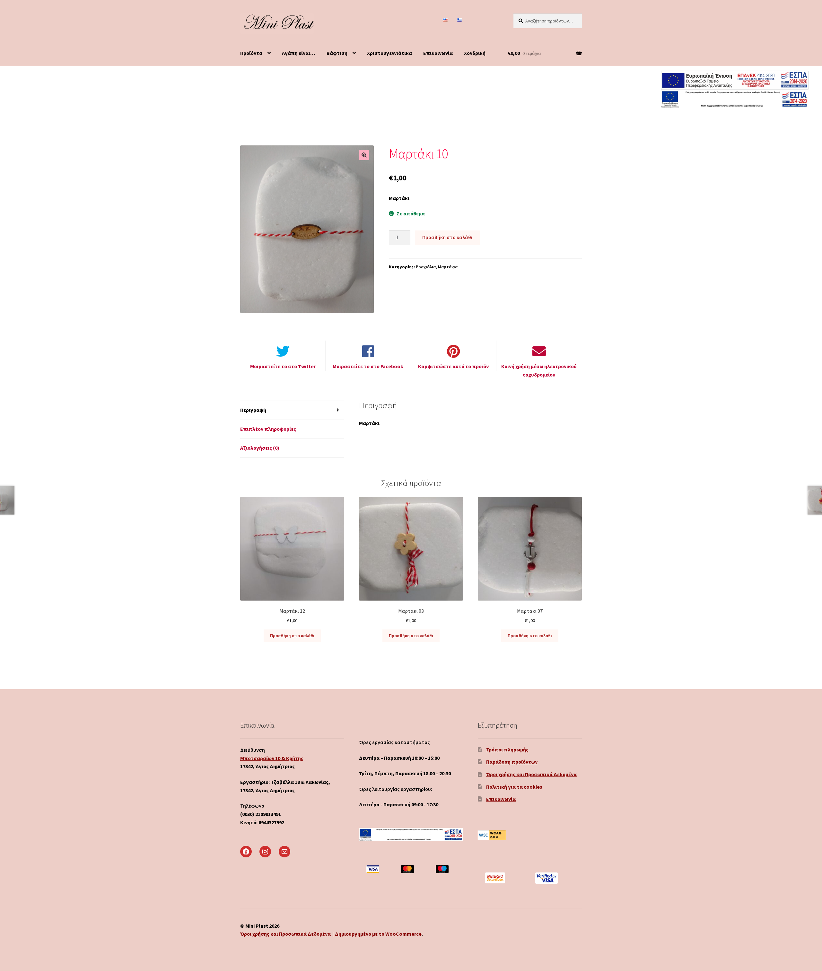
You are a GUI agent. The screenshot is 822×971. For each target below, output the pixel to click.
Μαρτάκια (448, 267)
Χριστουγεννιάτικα (389, 53)
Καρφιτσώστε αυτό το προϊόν (453, 366)
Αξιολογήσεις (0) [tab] (259, 448)
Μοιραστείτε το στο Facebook (368, 366)
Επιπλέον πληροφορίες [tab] (268, 429)
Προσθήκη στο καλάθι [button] (292, 635)
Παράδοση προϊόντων (512, 762)
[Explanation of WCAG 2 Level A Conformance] (530, 835)
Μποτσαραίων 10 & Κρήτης (271, 758)
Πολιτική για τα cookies (514, 787)
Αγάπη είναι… (298, 53)
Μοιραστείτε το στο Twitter (283, 366)
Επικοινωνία (438, 53)
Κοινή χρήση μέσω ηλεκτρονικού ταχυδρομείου (539, 370)
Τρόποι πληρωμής (507, 749)
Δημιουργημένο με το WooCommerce (378, 934)
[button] (364, 155)
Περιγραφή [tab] (253, 410)
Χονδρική (474, 53)
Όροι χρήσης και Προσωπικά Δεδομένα (531, 774)
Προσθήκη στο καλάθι (447, 237)
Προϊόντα (251, 53)
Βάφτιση (337, 53)
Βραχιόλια (426, 267)
